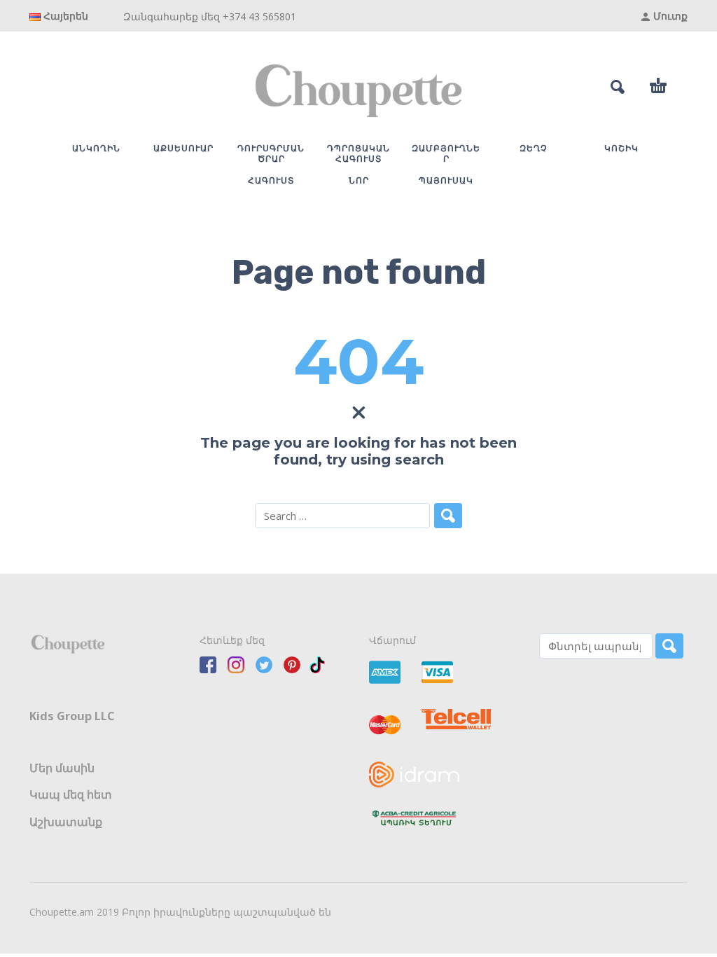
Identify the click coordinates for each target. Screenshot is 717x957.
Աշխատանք (65, 821)
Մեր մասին (62, 768)
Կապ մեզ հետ (70, 794)
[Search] (669, 646)
